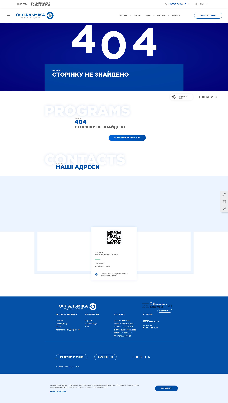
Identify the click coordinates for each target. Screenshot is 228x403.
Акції (87, 327)
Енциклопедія (91, 324)
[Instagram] (207, 97)
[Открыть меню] (8, 15)
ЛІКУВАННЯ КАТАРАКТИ (123, 327)
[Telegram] (211, 97)
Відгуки (88, 321)
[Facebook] (199, 97)
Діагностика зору (122, 321)
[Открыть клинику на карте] (114, 239)
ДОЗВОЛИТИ (166, 388)
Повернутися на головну (127, 137)
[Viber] (216, 97)
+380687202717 (176, 8)
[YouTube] (203, 97)
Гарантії (59, 321)
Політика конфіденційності (68, 330)
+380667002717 (177, 4)
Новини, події (62, 324)
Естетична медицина (123, 333)
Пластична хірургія (122, 336)
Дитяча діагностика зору (125, 330)
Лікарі (58, 327)
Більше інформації (58, 391)
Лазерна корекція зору (124, 324)
